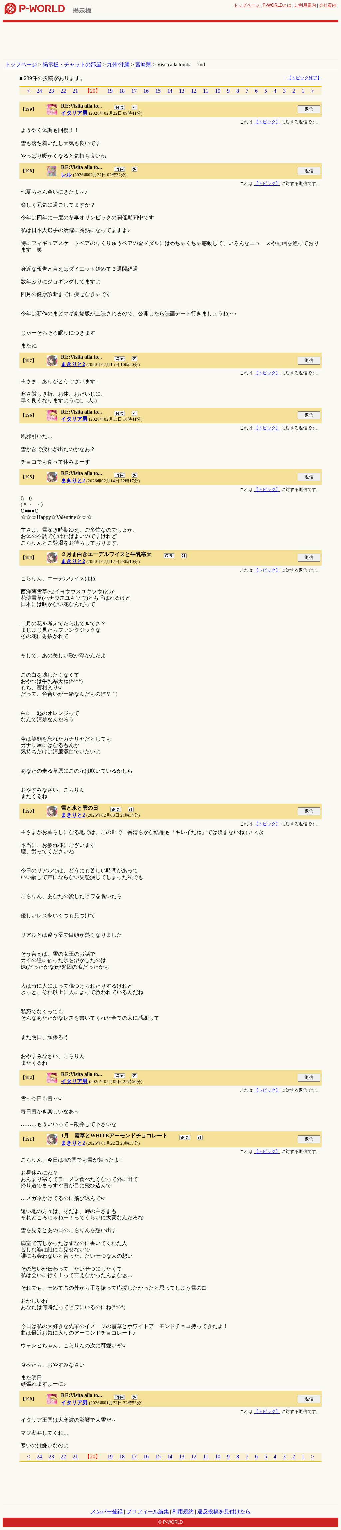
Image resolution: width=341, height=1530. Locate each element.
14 (169, 91)
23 (51, 91)
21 (75, 91)
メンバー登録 (107, 1511)
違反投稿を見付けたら (224, 1511)
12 (193, 91)
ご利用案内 (305, 5)
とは (277, 5)
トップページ (247, 5)
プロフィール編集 (147, 1511)
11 (205, 91)
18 (122, 91)
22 (63, 91)
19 (110, 91)
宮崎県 (143, 64)
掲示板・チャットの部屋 (72, 64)
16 (146, 91)
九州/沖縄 (118, 64)
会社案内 (327, 5)
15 (158, 91)
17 (134, 91)
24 (39, 91)
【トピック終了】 (304, 77)
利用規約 (183, 1511)
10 (217, 91)
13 (181, 91)
